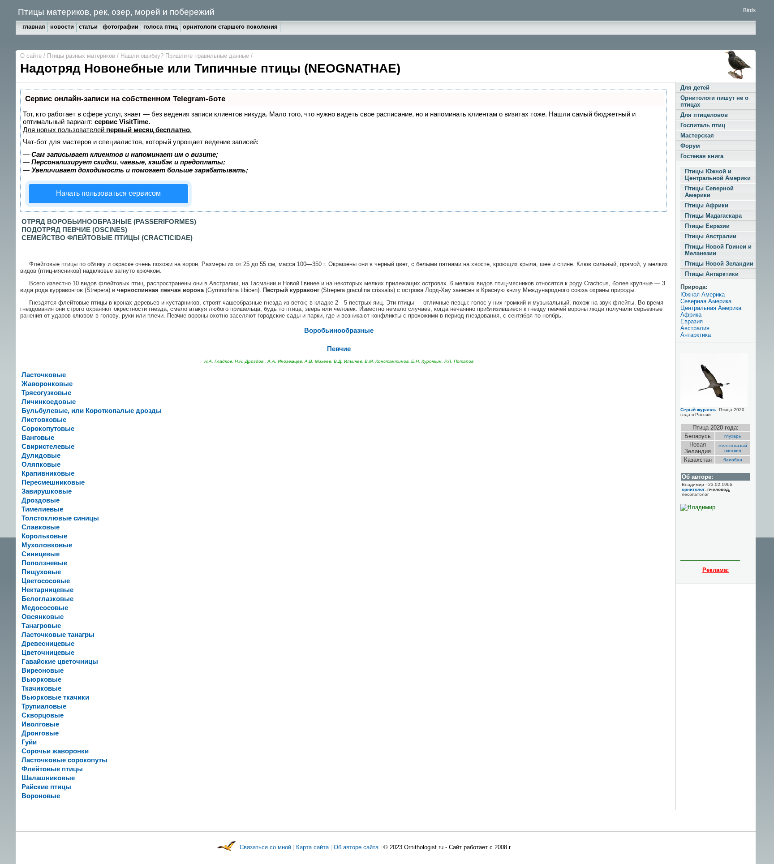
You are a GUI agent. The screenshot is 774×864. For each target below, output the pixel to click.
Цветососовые (46, 581)
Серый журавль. (699, 409)
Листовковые (44, 419)
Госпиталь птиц (702, 125)
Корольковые (44, 536)
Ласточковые (44, 374)
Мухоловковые (47, 545)
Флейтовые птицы (52, 769)
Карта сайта (312, 847)
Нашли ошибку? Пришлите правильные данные (185, 55)
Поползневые (44, 563)
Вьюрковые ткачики (55, 697)
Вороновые (41, 796)
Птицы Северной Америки (709, 191)
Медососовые (45, 607)
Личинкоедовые (49, 401)
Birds (749, 10)
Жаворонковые (47, 383)
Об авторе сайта (357, 847)
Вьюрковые (41, 679)
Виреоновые (43, 670)
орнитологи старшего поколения (230, 26)
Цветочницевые (48, 652)
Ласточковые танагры (58, 634)
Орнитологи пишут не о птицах (714, 101)
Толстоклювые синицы (60, 518)
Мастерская (697, 135)
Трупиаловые (44, 706)
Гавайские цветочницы (60, 661)
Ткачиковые (41, 688)
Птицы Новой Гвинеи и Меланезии (718, 250)
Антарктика (695, 334)
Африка (690, 314)
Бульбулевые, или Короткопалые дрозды (92, 410)
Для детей (695, 87)
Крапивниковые (48, 473)
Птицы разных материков (82, 55)
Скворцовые (43, 715)
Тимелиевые (42, 509)
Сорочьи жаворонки (55, 751)
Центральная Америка (710, 308)
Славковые (41, 527)
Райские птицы (46, 787)
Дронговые (40, 733)
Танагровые (41, 625)
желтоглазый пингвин (732, 448)
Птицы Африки (706, 205)
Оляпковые (41, 464)
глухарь (732, 436)
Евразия (691, 321)
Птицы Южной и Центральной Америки (718, 174)
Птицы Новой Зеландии (719, 263)
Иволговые (40, 724)
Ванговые (38, 437)
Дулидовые (41, 455)
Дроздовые (41, 500)
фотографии (120, 26)
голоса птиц (160, 26)
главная (33, 26)
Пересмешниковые (53, 482)
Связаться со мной (266, 847)
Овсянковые (43, 616)
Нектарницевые (47, 589)
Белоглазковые (47, 598)
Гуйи (29, 742)
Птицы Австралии (710, 236)
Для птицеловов (704, 115)
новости (62, 26)
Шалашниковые (48, 778)
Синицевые (41, 554)
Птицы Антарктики (712, 274)
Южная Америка (702, 294)
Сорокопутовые (48, 428)
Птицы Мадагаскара (713, 215)
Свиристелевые (48, 446)
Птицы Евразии (707, 226)
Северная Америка (705, 301)
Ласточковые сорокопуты (65, 760)
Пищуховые (41, 572)
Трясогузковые (46, 392)
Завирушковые (47, 491)
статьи (88, 26)
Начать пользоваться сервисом (108, 193)
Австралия (695, 328)
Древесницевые (48, 643)
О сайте (31, 55)
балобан (732, 459)
